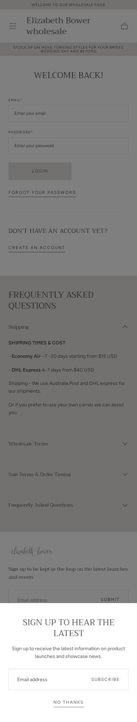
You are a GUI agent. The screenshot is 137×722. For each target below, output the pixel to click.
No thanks (68, 702)
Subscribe (105, 679)
